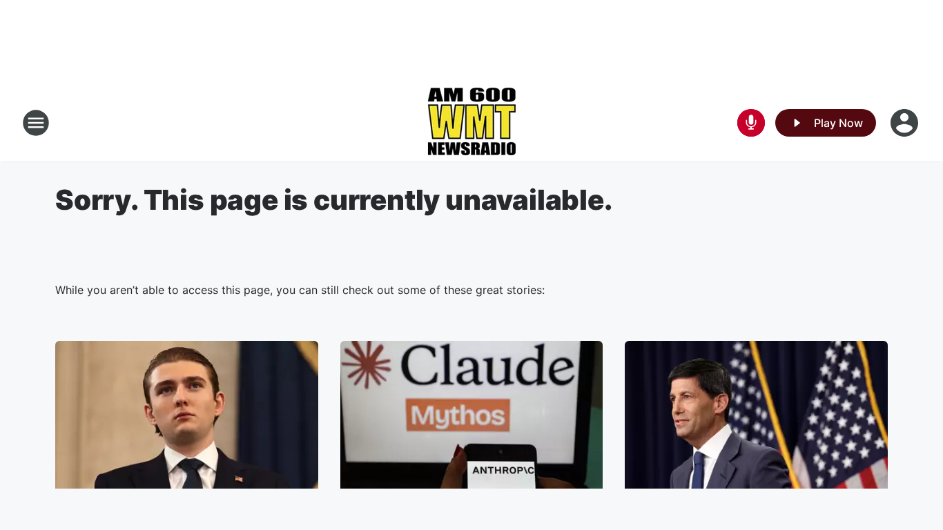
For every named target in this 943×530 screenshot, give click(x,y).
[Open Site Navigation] (36, 123)
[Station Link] (471, 123)
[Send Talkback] (751, 123)
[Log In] (906, 123)
